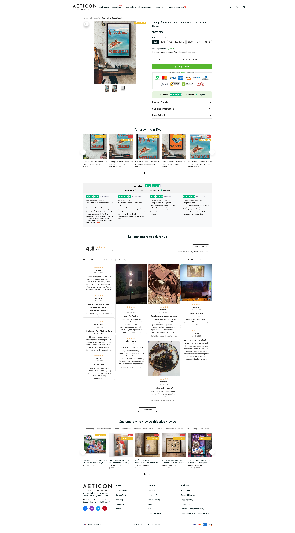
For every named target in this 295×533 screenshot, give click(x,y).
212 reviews (152, 190)
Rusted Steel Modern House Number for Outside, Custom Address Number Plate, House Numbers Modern (164, 336)
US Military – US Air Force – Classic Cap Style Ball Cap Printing (131, 367)
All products (95, 18)
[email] (97, 499)
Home (85, 18)
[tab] (144, 173)
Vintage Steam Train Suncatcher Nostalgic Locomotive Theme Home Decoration (163, 400)
